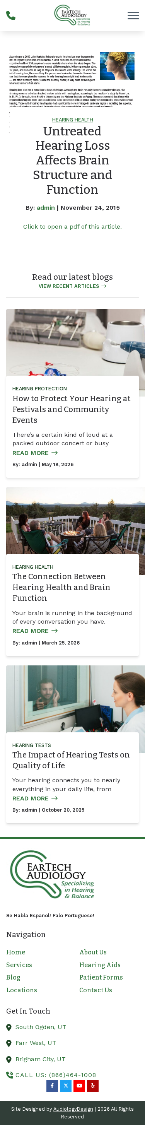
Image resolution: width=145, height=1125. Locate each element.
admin (46, 207)
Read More (30, 452)
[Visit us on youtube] (79, 1086)
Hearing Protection (39, 389)
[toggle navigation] (133, 15)
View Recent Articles (69, 286)
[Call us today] (10, 15)
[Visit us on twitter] (66, 1086)
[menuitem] (36, 952)
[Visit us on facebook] (52, 1086)
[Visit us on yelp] (93, 1086)
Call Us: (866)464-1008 (55, 1075)
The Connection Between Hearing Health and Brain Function (61, 587)
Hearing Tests (31, 745)
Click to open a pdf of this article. (72, 226)
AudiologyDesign (73, 1109)
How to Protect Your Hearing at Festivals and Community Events (71, 409)
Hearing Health (72, 120)
